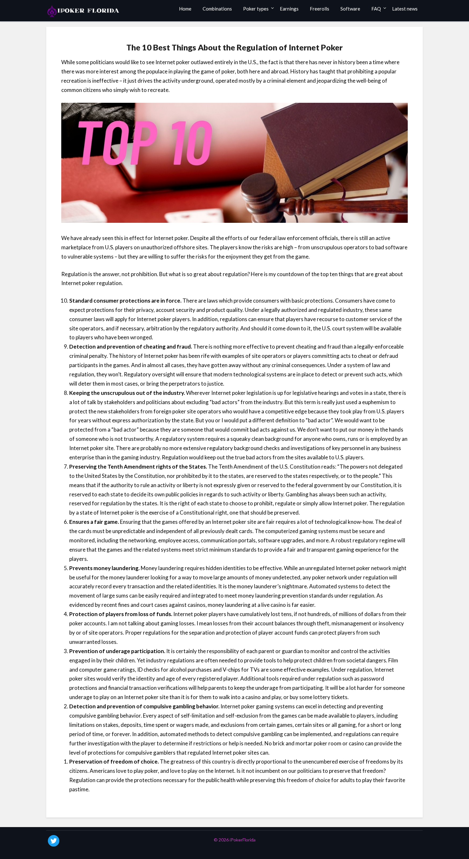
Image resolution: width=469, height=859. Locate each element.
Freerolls (319, 8)
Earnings (289, 8)
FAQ (376, 8)
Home (185, 8)
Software (350, 8)
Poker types (256, 8)
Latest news (405, 8)
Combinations (217, 8)
